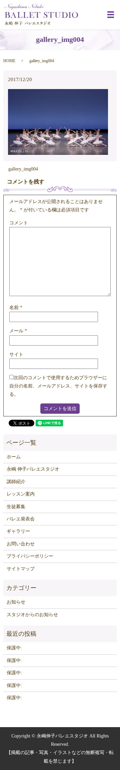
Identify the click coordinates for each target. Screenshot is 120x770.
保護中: (14, 647)
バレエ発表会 (21, 518)
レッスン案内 (21, 494)
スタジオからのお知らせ (32, 614)
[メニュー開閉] (110, 14)
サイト (16, 354)
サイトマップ (21, 568)
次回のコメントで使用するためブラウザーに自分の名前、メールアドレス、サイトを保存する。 (58, 386)
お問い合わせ (21, 543)
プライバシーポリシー (30, 556)
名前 (15, 307)
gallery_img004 (23, 168)
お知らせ (16, 602)
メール (18, 330)
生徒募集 (16, 506)
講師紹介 (16, 481)
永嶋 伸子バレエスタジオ (33, 469)
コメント (18, 222)
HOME (9, 60)
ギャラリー (18, 531)
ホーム (14, 456)
